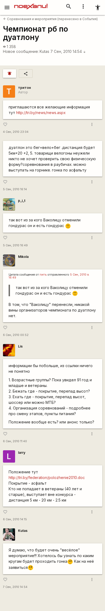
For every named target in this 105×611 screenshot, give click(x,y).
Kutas (44, 51)
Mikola (23, 257)
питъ (43, 274)
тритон (24, 88)
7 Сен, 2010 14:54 (68, 51)
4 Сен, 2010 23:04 (16, 132)
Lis (20, 346)
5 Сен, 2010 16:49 (15, 245)
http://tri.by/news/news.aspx (41, 112)
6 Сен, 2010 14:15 (15, 519)
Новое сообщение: (21, 51)
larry (21, 453)
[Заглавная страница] (31, 4)
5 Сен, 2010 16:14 (15, 189)
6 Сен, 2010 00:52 (16, 335)
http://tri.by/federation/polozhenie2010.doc (47, 477)
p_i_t (21, 201)
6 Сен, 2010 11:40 (15, 441)
